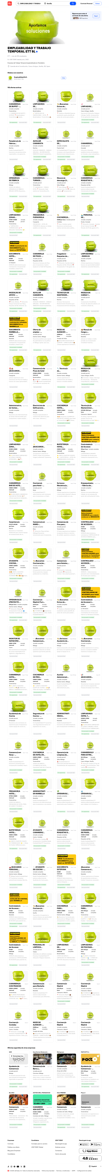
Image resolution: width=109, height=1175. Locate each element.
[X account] (21, 1166)
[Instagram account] (11, 1166)
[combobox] (31, 3)
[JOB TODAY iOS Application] (84, 1144)
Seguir (96, 16)
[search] (73, 3)
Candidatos (11, 1154)
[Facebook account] (14, 1166)
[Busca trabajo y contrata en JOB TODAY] (10, 3)
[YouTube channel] (18, 1166)
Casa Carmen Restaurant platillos (40, 1052)
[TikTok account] (8, 1166)
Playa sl (83, 1092)
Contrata (10, 1143)
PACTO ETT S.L (85, 1052)
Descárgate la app (61, 1143)
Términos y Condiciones (63, 1170)
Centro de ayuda (60, 1154)
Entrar (98, 3)
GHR (10, 1052)
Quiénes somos (60, 1147)
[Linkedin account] (24, 1166)
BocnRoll (11, 1092)
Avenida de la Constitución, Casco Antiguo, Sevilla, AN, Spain (30, 66)
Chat (63, 78)
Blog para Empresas (14, 1150)
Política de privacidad (48, 1170)
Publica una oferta (13, 1147)
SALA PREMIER (61, 1092)
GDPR (73, 1170)
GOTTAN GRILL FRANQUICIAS (41, 1092)
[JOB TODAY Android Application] (95, 1144)
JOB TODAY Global (37, 1147)
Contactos (58, 1150)
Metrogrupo (60, 1052)
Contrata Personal (86, 3)
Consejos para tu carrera (39, 1143)
